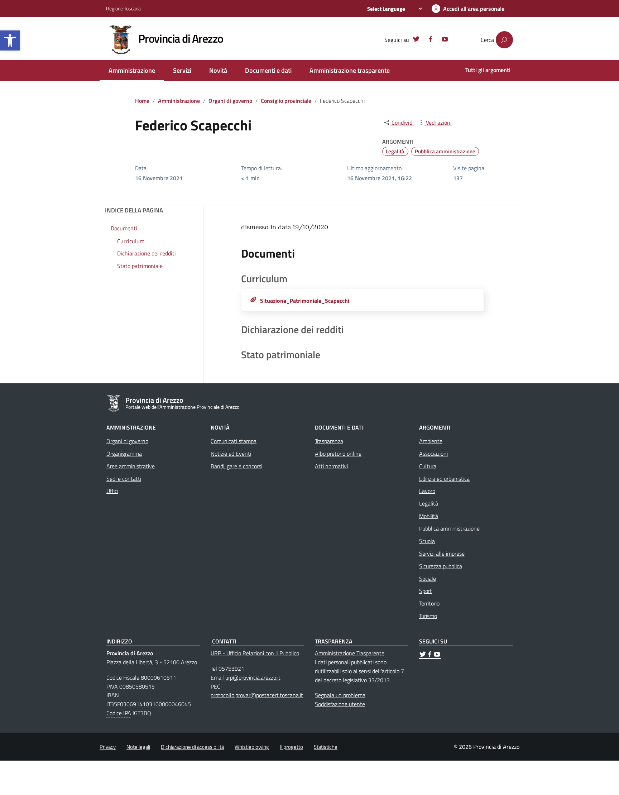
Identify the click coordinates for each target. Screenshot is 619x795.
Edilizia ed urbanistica (444, 478)
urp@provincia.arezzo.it (252, 677)
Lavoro (427, 491)
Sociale (427, 578)
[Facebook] (430, 40)
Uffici (112, 491)
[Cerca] (504, 39)
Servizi (182, 70)
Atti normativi (331, 466)
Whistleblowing (252, 747)
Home (142, 100)
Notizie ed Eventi (231, 453)
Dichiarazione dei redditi (146, 253)
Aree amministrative (130, 466)
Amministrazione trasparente (350, 70)
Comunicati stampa (233, 441)
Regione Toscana (123, 8)
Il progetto (291, 747)
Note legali (138, 747)
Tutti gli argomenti (487, 70)
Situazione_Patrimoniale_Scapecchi (304, 300)
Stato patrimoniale (140, 266)
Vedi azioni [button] (438, 122)
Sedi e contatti (123, 478)
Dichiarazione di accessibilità (192, 747)
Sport (425, 590)
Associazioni (433, 453)
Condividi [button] (402, 122)
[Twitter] (416, 40)
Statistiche (325, 747)
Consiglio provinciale (286, 100)
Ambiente (430, 441)
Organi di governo (230, 100)
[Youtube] (444, 40)
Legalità (395, 151)
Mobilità (428, 516)
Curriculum (130, 241)
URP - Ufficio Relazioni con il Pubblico (255, 653)
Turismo (428, 616)
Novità (218, 70)
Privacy (108, 747)
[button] (10, 40)
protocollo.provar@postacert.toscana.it (257, 695)
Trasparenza (329, 441)
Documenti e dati (268, 70)
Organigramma (124, 453)
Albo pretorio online (338, 453)
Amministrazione (132, 70)
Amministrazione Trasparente (349, 653)
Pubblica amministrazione (445, 151)
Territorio (429, 603)
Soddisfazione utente (340, 704)
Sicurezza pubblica (440, 566)
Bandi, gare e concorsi (236, 466)
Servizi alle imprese (442, 553)
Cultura (427, 466)
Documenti (124, 228)
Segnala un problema (340, 695)
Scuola (427, 541)
